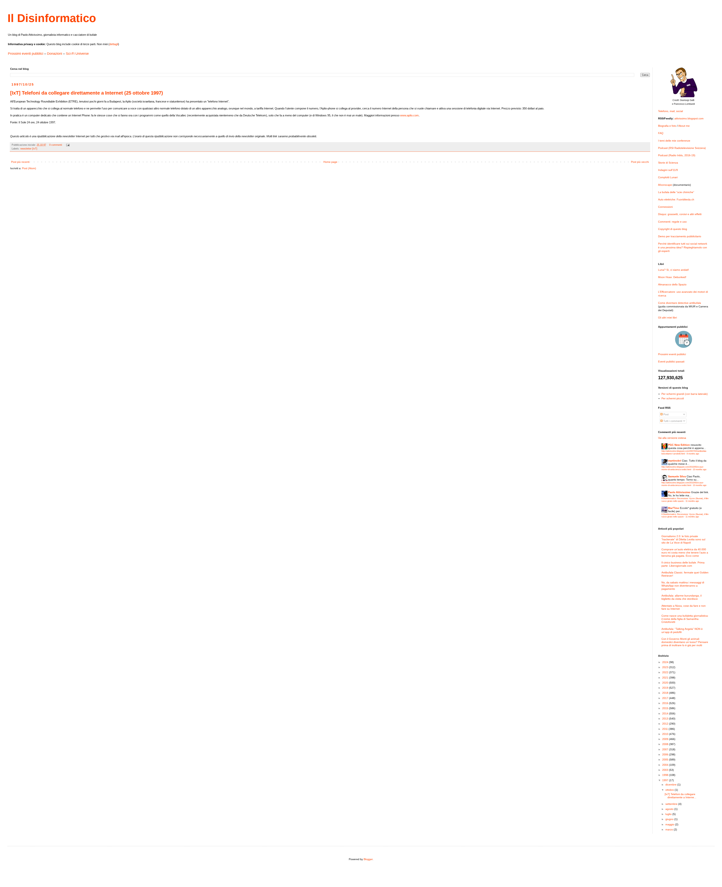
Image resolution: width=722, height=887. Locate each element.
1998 (665, 774)
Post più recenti (20, 161)
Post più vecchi (640, 161)
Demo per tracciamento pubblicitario (679, 236)
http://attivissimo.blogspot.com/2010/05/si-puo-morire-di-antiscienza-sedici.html (682, 468)
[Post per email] (67, 145)
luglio (668, 814)
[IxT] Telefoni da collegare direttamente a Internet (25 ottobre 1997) (86, 93)
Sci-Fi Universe (77, 53)
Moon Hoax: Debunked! (672, 277)
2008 (665, 744)
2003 (665, 769)
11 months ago (692, 501)
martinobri (674, 460)
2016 (665, 703)
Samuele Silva (677, 476)
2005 (665, 759)
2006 (665, 754)
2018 (665, 692)
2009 (665, 739)
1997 (665, 780)
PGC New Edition (679, 444)
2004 (665, 764)
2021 (665, 677)
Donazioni (54, 53)
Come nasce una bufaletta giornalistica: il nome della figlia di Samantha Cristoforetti (684, 619)
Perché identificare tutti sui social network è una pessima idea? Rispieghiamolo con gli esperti (682, 247)
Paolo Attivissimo (679, 492)
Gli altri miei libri (667, 317)
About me (684, 125)
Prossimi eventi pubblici (25, 53)
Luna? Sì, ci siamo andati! (673, 269)
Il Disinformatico (52, 18)
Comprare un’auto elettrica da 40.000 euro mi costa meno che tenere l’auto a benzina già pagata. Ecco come (684, 552)
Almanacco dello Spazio (672, 284)
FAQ (660, 133)
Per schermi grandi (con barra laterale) (684, 393)
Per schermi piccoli (672, 398)
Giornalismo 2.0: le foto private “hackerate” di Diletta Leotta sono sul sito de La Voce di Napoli (683, 539)
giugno (669, 819)
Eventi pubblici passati (671, 361)
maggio (670, 824)
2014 (665, 713)
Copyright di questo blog (672, 228)
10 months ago (699, 469)
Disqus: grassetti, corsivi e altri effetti (680, 214)
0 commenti (55, 145)
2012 (665, 723)
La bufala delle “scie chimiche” (676, 192)
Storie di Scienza (668, 162)
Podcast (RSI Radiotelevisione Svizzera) (682, 147)
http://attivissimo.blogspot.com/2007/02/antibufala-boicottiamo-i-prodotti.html (684, 452)
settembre (671, 803)
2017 (665, 698)
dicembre (671, 784)
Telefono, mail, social (670, 111)
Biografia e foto (667, 125)
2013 (665, 718)
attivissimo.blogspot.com (689, 118)
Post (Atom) (29, 168)
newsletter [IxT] (28, 148)
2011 (665, 728)
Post (666, 414)
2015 (665, 708)
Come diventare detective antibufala (679, 302)
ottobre (670, 789)
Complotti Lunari (668, 177)
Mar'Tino (673, 507)
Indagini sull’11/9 (668, 169)
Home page (330, 161)
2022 (665, 672)
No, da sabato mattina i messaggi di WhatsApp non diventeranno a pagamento (682, 585)
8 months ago (693, 454)
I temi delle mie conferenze (674, 140)
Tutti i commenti (672, 420)
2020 (665, 682)
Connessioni (665, 206)
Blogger (368, 859)
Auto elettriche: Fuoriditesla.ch (676, 199)
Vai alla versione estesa (672, 437)
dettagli (113, 44)
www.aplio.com (409, 115)
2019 (665, 687)
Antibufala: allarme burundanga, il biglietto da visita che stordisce (681, 597)
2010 (665, 733)
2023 (665, 667)
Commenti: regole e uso (672, 221)
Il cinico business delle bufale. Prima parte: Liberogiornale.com (683, 564)
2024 (665, 662)
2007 (665, 749)
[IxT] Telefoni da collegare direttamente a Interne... (680, 796)
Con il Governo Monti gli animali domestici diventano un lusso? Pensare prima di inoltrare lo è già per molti (684, 642)
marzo (669, 829)
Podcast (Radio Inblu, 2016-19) (676, 155)
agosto (669, 808)
